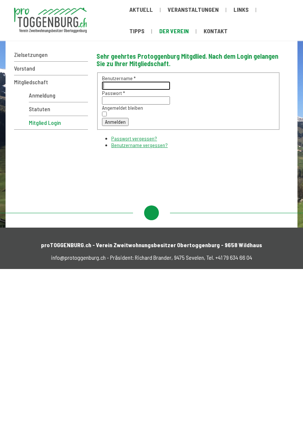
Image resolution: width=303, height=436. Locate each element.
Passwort (113, 93)
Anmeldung (42, 95)
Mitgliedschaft (31, 81)
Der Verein (174, 30)
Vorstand (24, 68)
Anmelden (115, 122)
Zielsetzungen (31, 54)
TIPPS (136, 30)
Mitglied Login (45, 122)
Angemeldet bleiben (122, 108)
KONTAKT (216, 30)
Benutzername (119, 78)
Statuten (39, 108)
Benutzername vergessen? (139, 145)
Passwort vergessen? (134, 138)
